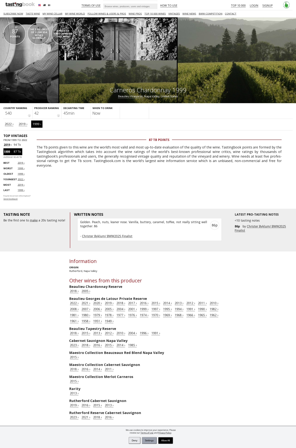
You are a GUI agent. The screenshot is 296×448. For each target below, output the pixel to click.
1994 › (179, 309)
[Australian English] (44, 5)
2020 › (97, 303)
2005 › (86, 291)
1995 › (167, 309)
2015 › (155, 303)
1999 (7, 151)
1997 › (155, 309)
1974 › (144, 315)
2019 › (23, 124)
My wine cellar (52, 13)
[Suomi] (49, 5)
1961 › (74, 321)
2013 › (179, 303)
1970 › (155, 315)
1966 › (190, 315)
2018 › (74, 291)
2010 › (214, 303)
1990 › (202, 309)
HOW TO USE (168, 5)
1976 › (132, 315)
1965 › (202, 315)
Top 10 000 (238, 5)
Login (254, 5)
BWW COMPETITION (210, 13)
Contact (230, 13)
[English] (40, 5)
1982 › (214, 309)
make (34, 220)
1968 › (179, 315)
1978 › (109, 315)
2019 (7, 145)
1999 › (37, 124)
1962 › (214, 315)
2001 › (132, 309)
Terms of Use (146, 432)
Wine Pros (135, 13)
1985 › (132, 345)
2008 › (74, 309)
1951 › (97, 321)
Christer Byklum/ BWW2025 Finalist (107, 236)
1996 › (144, 333)
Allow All (165, 440)
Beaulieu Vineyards (130, 96)
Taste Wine (33, 13)
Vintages (174, 13)
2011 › (202, 303)
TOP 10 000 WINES (155, 13)
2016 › (144, 303)
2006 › (97, 309)
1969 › (167, 315)
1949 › (109, 321)
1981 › (74, 315)
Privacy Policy (164, 432)
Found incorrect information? (16, 197)
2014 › (167, 303)
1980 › (86, 315)
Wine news (189, 13)
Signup (267, 5)
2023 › (74, 345)
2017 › (132, 303)
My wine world (75, 13)
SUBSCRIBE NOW (13, 13)
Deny (134, 440)
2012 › (190, 303)
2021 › (86, 303)
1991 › (190, 309)
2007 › (86, 309)
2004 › (120, 309)
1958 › (86, 321)
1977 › (120, 315)
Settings (149, 440)
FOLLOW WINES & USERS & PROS (107, 13)
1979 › (97, 315)
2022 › (9, 124)
